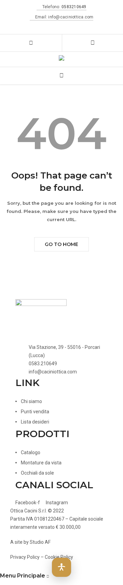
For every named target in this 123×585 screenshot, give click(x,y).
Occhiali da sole (37, 473)
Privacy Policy (25, 557)
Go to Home (61, 244)
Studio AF (40, 542)
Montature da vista (41, 462)
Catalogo (30, 452)
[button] (61, 567)
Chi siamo (31, 401)
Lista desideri (35, 422)
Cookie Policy (59, 557)
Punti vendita (35, 411)
